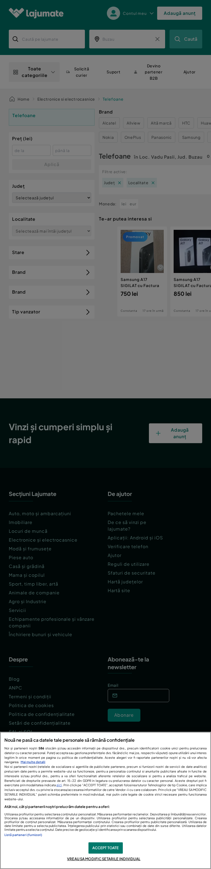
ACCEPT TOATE (105, 848)
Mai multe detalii (33, 762)
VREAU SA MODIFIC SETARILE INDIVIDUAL (103, 859)
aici (59, 785)
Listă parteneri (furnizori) (23, 835)
